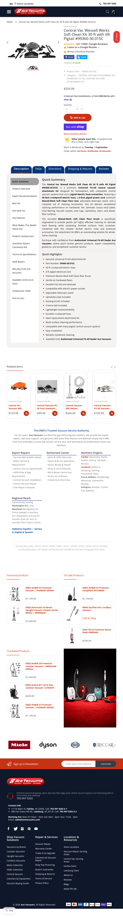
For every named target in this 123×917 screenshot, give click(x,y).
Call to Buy (89, 618)
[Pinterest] (29, 828)
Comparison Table (21, 290)
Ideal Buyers (18, 261)
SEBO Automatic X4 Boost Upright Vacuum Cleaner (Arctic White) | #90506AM (42, 610)
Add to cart (79, 117)
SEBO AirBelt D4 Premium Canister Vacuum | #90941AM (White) (41, 666)
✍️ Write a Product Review (79, 51)
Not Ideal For (18, 210)
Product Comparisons (23, 236)
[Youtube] (36, 828)
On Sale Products (74, 575)
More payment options (75, 133)
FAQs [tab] (38, 168)
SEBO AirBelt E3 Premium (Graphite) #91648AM (95, 589)
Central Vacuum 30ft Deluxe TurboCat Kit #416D (76, 407)
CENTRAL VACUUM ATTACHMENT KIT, (97, 75)
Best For (16, 203)
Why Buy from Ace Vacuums (21, 270)
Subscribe (106, 763)
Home (10, 21)
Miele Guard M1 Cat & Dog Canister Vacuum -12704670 (40, 686)
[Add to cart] (26, 413)
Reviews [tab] (104, 168)
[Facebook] (8, 828)
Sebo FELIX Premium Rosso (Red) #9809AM (96, 631)
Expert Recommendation (24, 196)
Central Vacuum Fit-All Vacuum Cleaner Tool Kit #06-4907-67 (102, 407)
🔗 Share (116, 37)
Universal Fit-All (70, 26)
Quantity (68, 104)
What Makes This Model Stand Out (24, 227)
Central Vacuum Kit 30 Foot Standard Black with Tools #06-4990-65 (47, 407)
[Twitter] (15, 828)
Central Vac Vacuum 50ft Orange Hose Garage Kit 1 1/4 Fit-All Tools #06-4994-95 (19, 407)
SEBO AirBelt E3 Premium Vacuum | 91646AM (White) (40, 589)
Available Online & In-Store (23, 281)
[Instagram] (22, 828)
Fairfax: (85, 456)
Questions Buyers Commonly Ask (21, 245)
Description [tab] (21, 168)
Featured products (17, 575)
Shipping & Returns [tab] (80, 168)
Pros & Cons (18, 298)
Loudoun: (86, 467)
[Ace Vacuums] (25, 781)
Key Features (18, 217)
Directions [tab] (54, 168)
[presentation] (111, 367)
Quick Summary (20, 181)
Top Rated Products (18, 651)
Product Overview (21, 188)
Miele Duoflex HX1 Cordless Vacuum (96, 609)
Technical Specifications (24, 254)
